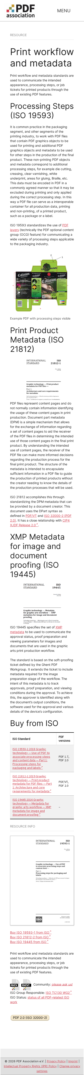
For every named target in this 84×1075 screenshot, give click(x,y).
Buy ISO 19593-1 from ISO (29, 932)
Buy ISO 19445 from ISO (28, 942)
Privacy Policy (56, 1061)
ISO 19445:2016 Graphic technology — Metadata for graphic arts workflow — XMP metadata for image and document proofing (32, 807)
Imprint (73, 1061)
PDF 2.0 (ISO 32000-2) (30, 1017)
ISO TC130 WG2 (58, 993)
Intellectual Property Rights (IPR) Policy (30, 1066)
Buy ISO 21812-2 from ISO (29, 937)
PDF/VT (31, 516)
